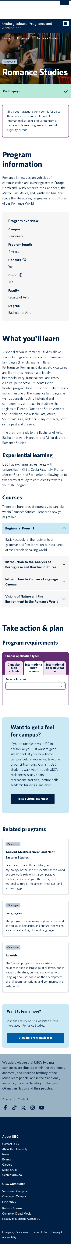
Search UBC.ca (12, 1175)
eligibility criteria (17, 130)
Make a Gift (9, 1169)
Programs (23, 38)
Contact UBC (10, 1144)
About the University (14, 1149)
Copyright (56, 1232)
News (5, 1154)
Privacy (7, 1099)
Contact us (25, 1099)
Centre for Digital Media (16, 1213)
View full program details (35, 1038)
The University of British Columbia (25, 8)
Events (6, 1159)
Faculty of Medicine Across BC (21, 1218)
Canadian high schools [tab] (14, 668)
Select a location (16, 679)
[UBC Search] (64, 5)
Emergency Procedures (15, 1232)
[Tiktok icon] (14, 1108)
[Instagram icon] (33, 1108)
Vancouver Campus (14, 1191)
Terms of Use (39, 1232)
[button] (24, 260)
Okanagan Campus (14, 1196)
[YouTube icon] (42, 1108)
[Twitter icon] (23, 1108)
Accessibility (9, 1237)
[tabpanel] (35, 690)
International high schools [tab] (33, 668)
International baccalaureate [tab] (55, 668)
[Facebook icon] (5, 1108)
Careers (7, 1164)
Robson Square (12, 1208)
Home (6, 38)
